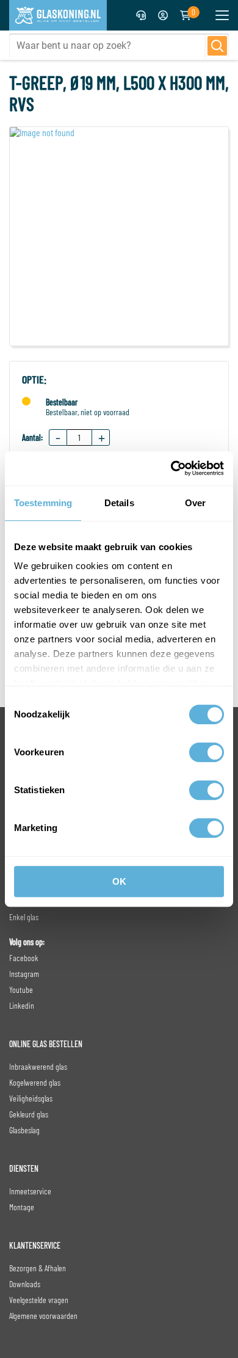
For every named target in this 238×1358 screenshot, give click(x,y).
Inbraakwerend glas (38, 1066)
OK (119, 881)
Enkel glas (23, 917)
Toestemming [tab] (43, 503)
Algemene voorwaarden (43, 1315)
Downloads (24, 1284)
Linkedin (21, 1005)
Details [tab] (119, 503)
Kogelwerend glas (34, 1082)
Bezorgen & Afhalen (37, 1268)
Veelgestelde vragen (38, 1299)
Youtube (21, 989)
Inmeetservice (30, 1191)
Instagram (24, 973)
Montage (21, 1207)
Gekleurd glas (28, 1114)
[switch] (206, 752)
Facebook (23, 958)
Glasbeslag (24, 1130)
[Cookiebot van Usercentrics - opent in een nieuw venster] (171, 468)
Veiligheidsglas (30, 1098)
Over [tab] (195, 503)
